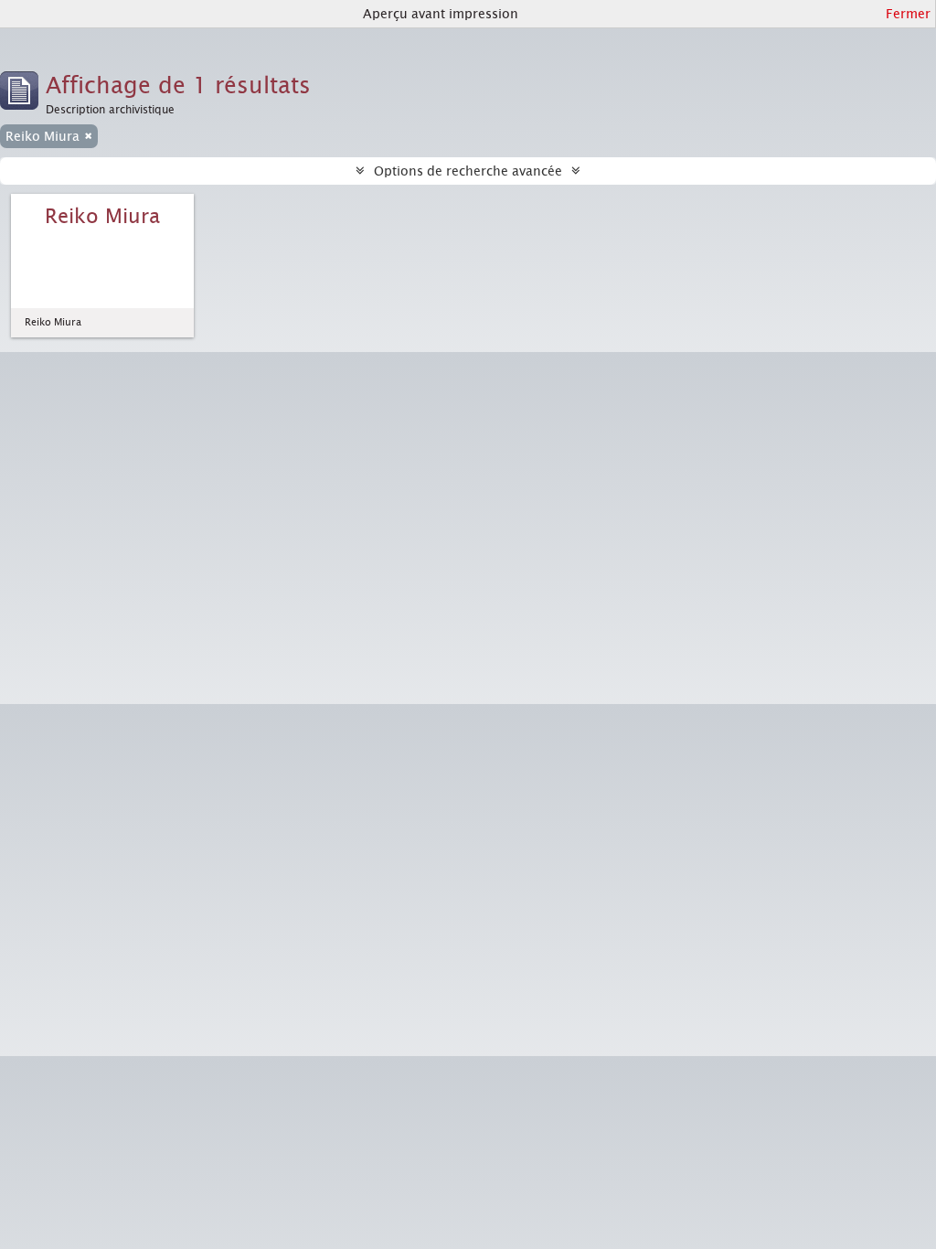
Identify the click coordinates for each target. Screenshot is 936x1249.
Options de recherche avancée (468, 171)
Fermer (908, 13)
